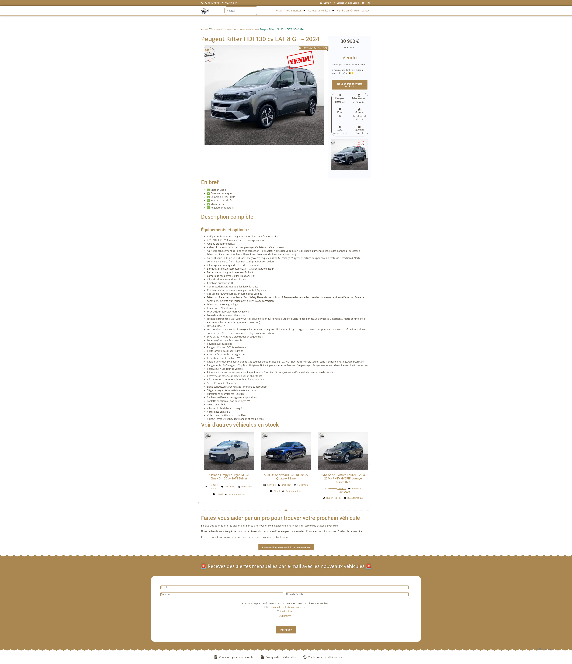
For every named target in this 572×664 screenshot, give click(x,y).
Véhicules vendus (249, 29)
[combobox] (241, 10)
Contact (366, 10)
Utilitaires (285, 616)
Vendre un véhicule (348, 10)
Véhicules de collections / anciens (285, 607)
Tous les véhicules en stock (224, 29)
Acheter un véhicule (319, 10)
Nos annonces (293, 10)
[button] (363, 144)
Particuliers (285, 611)
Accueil (279, 10)
